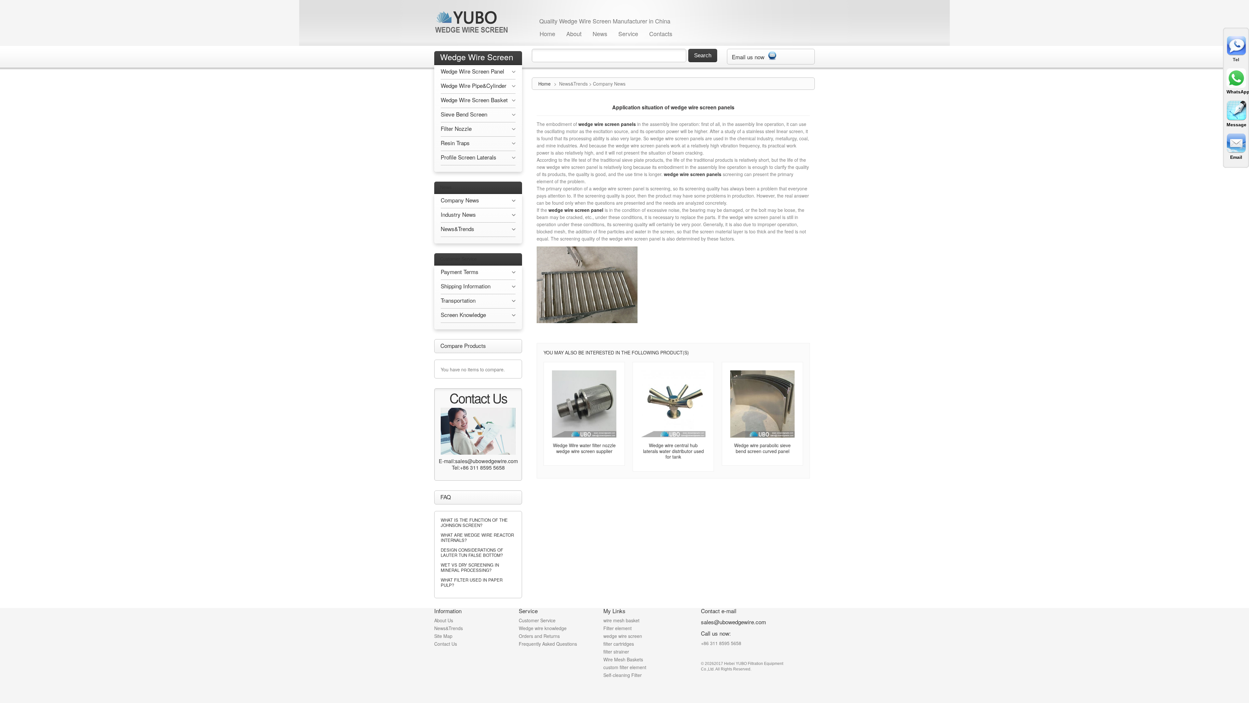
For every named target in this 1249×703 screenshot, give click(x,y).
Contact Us (445, 644)
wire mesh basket (621, 620)
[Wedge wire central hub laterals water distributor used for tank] (673, 404)
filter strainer (616, 651)
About (574, 33)
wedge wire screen (622, 636)
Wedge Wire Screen (476, 56)
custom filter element (624, 667)
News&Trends (448, 628)
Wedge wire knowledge (543, 628)
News (600, 33)
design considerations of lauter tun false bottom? (472, 552)
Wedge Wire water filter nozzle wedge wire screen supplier (584, 448)
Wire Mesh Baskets (623, 659)
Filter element (617, 628)
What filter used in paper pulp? (472, 582)
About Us (443, 620)
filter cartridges (618, 644)
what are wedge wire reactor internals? (477, 537)
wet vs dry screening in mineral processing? (470, 567)
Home (547, 33)
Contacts (660, 33)
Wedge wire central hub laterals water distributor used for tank (673, 451)
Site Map (443, 636)
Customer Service (458, 258)
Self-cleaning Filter (622, 675)
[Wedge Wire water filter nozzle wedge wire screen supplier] (584, 404)
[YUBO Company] (472, 21)
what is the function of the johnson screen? (474, 522)
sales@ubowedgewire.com (733, 622)
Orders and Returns (539, 636)
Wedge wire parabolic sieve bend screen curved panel (762, 448)
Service (628, 33)
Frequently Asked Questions (548, 644)
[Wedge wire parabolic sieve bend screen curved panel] (762, 404)
